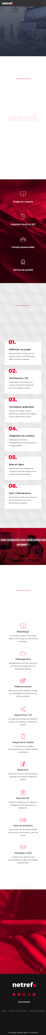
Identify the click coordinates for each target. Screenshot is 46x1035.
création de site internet (22, 888)
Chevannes (32, 888)
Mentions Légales (22, 1032)
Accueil (12, 888)
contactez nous (23, 938)
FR (29, 1032)
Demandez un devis (23, 554)
